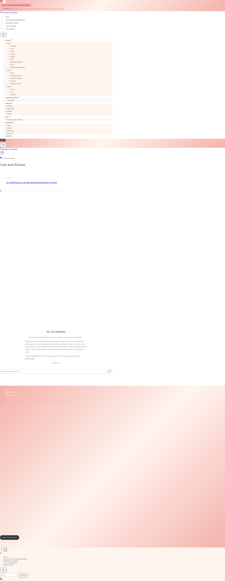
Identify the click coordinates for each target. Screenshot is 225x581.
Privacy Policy (11, 392)
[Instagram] (4, 2)
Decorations (10, 108)
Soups (12, 64)
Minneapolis (11, 100)
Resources (8, 136)
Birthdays (10, 106)
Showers (9, 114)
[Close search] (3, 570)
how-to (13, 89)
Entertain (9, 178)
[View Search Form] (3, 34)
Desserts (13, 54)
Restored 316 (40, 544)
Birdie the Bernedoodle (18, 67)
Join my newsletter (9, 537)
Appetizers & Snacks (17, 62)
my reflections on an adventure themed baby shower (31, 182)
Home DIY (13, 94)
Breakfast (14, 46)
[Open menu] (2, 152)
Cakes (12, 73)
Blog (7, 17)
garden (9, 128)
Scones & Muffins (16, 83)
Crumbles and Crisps (16, 78)
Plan (12, 92)
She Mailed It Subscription (15, 20)
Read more (56, 363)
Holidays (9, 111)
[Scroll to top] (1, 549)
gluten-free (10, 130)
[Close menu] (0, 553)
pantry (9, 125)
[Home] (1, 158)
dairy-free (10, 133)
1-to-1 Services (11, 26)
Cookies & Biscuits (16, 75)
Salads (12, 56)
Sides (12, 59)
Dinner (12, 51)
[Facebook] (1, 2)
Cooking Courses (12, 23)
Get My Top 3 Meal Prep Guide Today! (16, 5)
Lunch (12, 48)
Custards (13, 81)
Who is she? (10, 29)
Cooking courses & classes (15, 119)
